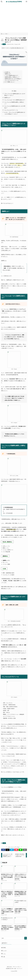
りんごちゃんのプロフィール (11, 110)
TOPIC (4, 44)
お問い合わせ (9, 966)
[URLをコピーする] (25, 850)
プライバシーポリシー (17, 966)
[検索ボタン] (1, 1)
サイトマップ (19, 968)
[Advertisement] (14, 18)
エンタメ (5, 950)
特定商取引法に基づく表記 (11, 968)
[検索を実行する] (25, 938)
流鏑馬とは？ (7, 97)
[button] (3, 850)
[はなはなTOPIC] (14, 1)
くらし (4, 953)
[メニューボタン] (26, 1)
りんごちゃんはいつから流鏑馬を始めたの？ (14, 100)
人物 (4, 956)
